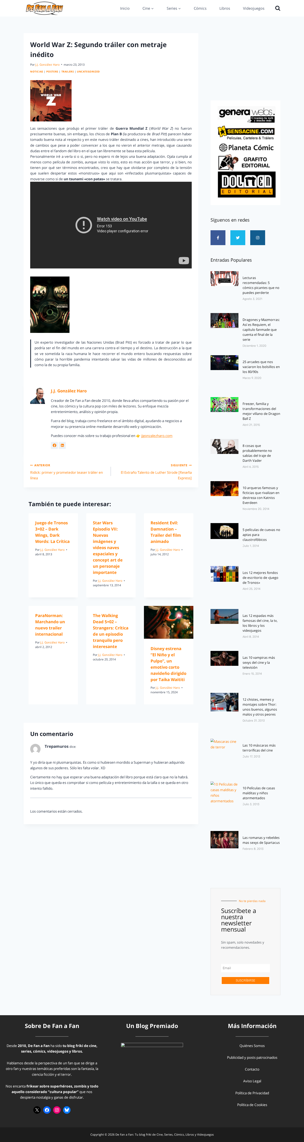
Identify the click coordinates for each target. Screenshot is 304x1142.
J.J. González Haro (47, 64)
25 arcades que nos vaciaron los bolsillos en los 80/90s (261, 367)
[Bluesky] (67, 1110)
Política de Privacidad (252, 1093)
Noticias (36, 71)
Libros (224, 8)
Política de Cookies (252, 1104)
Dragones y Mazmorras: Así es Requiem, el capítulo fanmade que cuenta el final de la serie (261, 329)
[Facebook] (47, 1110)
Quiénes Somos (252, 1045)
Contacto (252, 1069)
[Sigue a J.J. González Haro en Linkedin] (62, 445)
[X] (37, 1110)
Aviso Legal (252, 1081)
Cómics (200, 8)
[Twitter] (237, 237)
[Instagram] (257, 237)
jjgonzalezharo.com (156, 435)
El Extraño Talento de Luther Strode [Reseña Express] (156, 471)
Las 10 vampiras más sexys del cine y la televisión (259, 662)
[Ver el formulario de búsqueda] (276, 8)
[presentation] (168, 622)
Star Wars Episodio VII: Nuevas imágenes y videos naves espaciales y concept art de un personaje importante (108, 547)
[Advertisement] (245, 65)
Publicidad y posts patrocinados (252, 1057)
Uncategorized (88, 71)
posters (52, 71)
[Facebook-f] (218, 237)
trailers (67, 71)
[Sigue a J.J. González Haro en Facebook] (54, 445)
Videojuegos (254, 8)
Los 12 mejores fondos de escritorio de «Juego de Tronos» (260, 577)
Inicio (125, 8)
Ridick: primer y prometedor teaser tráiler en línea (66, 471)
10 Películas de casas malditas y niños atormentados (259, 793)
